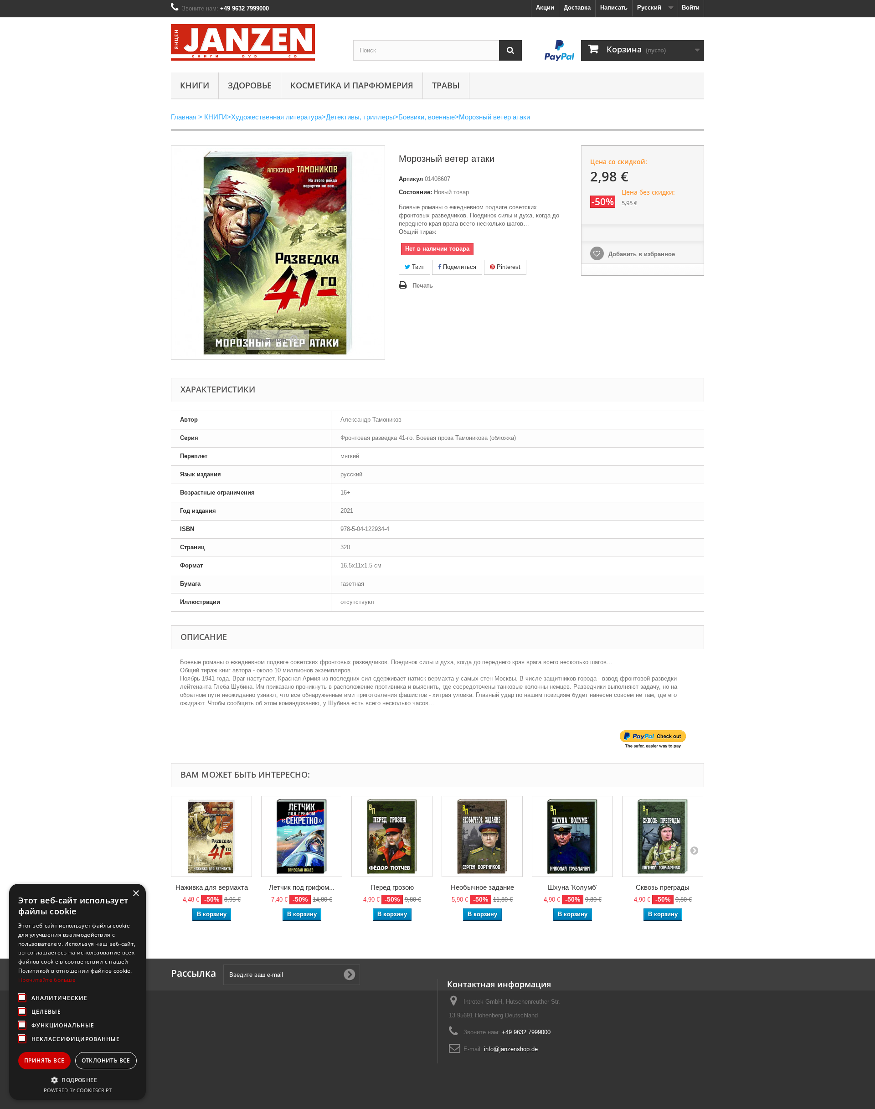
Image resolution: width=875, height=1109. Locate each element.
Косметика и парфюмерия (351, 85)
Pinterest (507, 266)
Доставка (577, 7)
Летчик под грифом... (302, 887)
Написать (614, 7)
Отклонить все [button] (106, 1060)
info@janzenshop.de (511, 1049)
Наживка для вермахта (211, 887)
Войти (691, 7)
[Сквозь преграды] (662, 836)
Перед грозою (392, 887)
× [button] (135, 893)
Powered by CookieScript (78, 1090)
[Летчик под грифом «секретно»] (301, 836)
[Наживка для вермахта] (211, 836)
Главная (183, 117)
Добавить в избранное (641, 254)
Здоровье (250, 85)
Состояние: (415, 192)
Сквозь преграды (663, 887)
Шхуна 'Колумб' (572, 887)
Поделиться (458, 266)
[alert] (77, 992)
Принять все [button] (44, 1060)
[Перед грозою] (391, 836)
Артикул (411, 178)
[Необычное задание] (482, 836)
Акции (545, 7)
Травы (446, 85)
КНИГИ (194, 85)
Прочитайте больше (47, 980)
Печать (422, 285)
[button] (77, 1079)
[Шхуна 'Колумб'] (572, 836)
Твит (417, 266)
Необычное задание (482, 887)
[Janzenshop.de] (255, 42)
